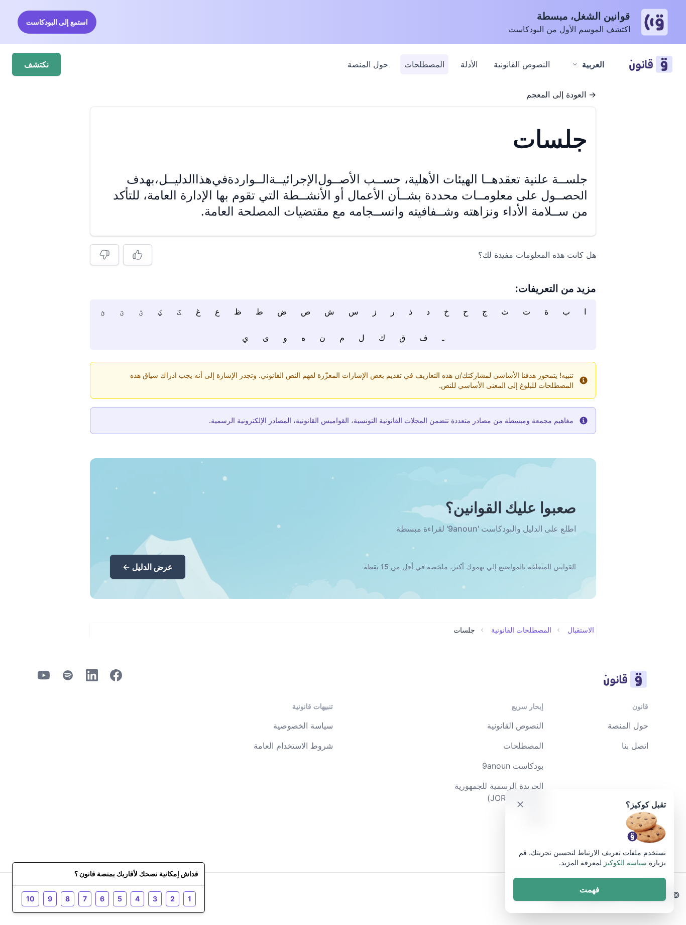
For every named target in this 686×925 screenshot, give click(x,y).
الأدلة (469, 64)
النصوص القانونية (522, 64)
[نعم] (137, 254)
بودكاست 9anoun (512, 766)
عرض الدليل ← (148, 567)
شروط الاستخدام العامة (293, 746)
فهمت (590, 889)
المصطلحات (424, 64)
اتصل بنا (635, 746)
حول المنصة (368, 64)
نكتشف (36, 64)
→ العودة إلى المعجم (561, 94)
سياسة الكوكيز (625, 862)
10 (30, 898)
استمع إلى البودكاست (57, 22)
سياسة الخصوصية (303, 726)
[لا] (104, 254)
